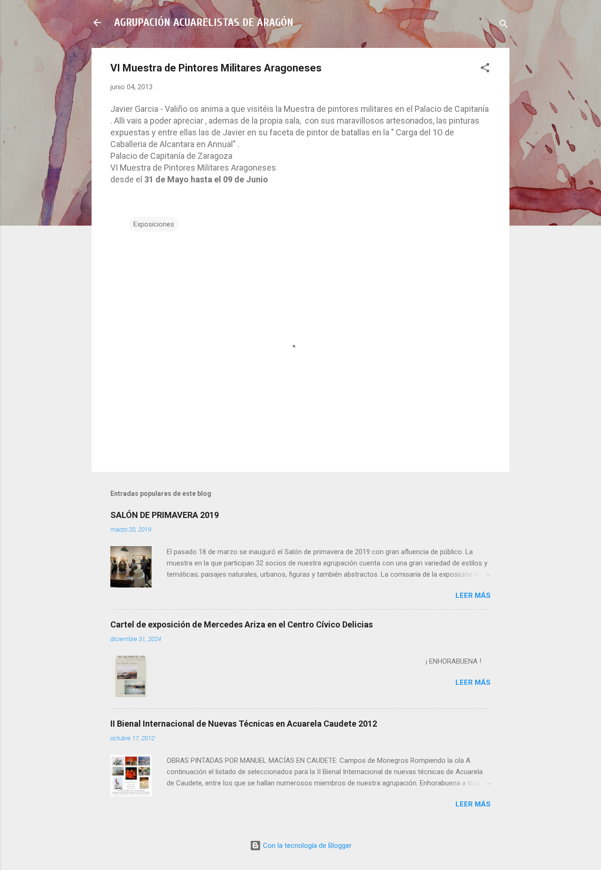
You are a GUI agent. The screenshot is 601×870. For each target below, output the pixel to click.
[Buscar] (503, 25)
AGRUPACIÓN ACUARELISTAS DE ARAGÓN (203, 22)
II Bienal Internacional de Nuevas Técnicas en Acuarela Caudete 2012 (243, 724)
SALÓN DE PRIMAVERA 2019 (164, 515)
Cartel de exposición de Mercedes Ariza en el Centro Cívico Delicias (241, 624)
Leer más (473, 595)
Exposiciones (153, 224)
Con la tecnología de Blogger (306, 845)
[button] (485, 69)
